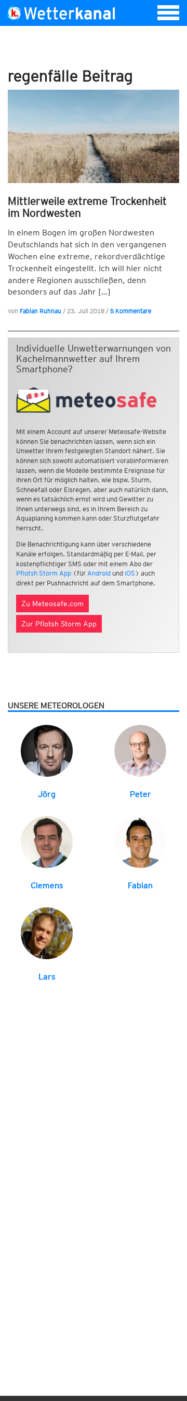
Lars (46, 977)
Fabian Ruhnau (40, 311)
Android (99, 573)
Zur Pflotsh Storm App (59, 624)
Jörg (47, 794)
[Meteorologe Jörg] (47, 750)
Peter (140, 794)
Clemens (47, 885)
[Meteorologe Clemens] (47, 841)
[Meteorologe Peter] (140, 750)
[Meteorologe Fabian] (140, 841)
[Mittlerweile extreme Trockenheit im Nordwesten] (93, 136)
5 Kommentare (130, 311)
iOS (130, 573)
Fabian (140, 885)
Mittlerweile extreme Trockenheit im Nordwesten (87, 206)
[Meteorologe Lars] (47, 932)
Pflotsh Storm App (43, 573)
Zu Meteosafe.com (52, 603)
